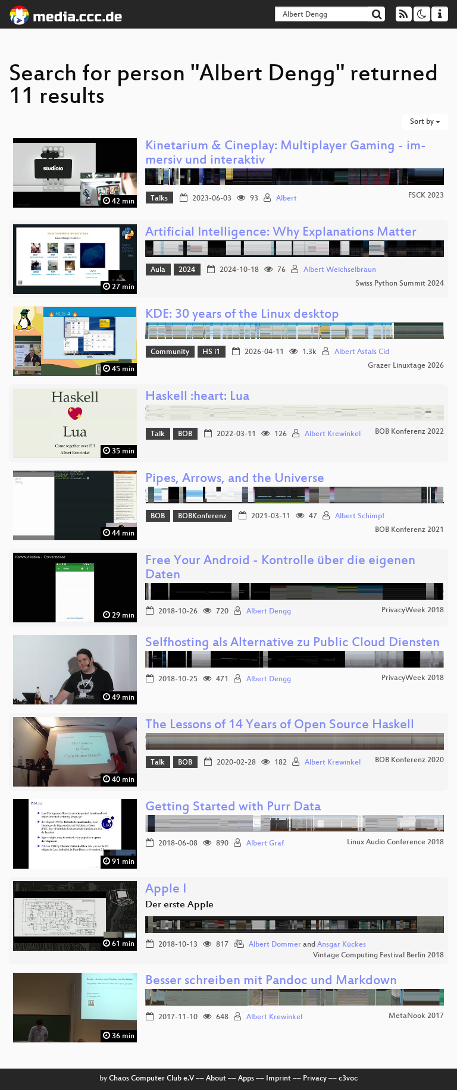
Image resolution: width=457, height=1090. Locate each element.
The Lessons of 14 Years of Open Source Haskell (279, 725)
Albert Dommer (275, 945)
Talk (158, 434)
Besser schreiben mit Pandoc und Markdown (271, 981)
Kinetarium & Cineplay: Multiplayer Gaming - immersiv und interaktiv (285, 153)
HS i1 (211, 352)
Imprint (278, 1079)
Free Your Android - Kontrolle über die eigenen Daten (280, 568)
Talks (159, 199)
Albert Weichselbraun (339, 270)
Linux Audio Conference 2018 (395, 842)
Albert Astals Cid (361, 352)
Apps (246, 1079)
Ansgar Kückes (341, 945)
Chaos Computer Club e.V (151, 1079)
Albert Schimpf (359, 516)
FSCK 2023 (426, 196)
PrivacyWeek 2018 (412, 610)
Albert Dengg (268, 611)
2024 (187, 270)
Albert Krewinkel (333, 434)
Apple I (165, 889)
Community (170, 352)
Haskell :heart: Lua (197, 397)
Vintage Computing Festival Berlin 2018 (378, 955)
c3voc (348, 1079)
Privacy (315, 1079)
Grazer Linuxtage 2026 (406, 366)
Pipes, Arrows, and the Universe (234, 479)
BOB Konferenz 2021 (409, 530)
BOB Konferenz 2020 (409, 760)
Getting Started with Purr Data (233, 807)
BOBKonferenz (202, 516)
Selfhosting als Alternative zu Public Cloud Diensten (292, 643)
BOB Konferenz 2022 (409, 432)
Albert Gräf (265, 844)
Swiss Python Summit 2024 (399, 284)
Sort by (423, 122)
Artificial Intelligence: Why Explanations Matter (281, 232)
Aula (158, 270)
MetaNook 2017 (416, 1016)
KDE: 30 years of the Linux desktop (242, 315)
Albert (286, 199)
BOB (185, 434)
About (216, 1079)
